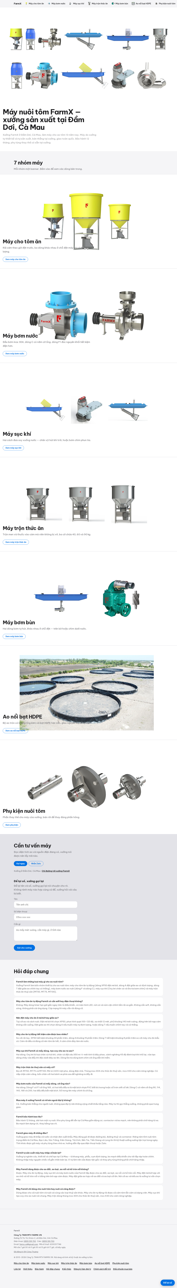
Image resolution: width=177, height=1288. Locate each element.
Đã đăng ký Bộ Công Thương (26, 1252)
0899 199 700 (30, 1241)
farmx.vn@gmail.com (28, 1244)
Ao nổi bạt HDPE (143, 3)
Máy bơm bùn (121, 3)
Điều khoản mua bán (122, 1269)
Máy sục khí (78, 3)
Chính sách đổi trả (102, 1269)
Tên (16, 899)
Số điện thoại (20, 911)
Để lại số (167, 1282)
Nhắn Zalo (36, 863)
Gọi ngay (20, 863)
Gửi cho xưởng (24, 948)
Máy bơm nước (58, 3)
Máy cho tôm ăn (36, 3)
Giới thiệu (27, 1269)
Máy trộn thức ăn (100, 3)
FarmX (17, 3)
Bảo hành (39, 1269)
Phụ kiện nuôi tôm (120, 1263)
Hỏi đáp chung (53, 1269)
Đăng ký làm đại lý (82, 1269)
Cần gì (17, 924)
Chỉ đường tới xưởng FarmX (56, 871)
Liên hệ (17, 1269)
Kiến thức (66, 1269)
